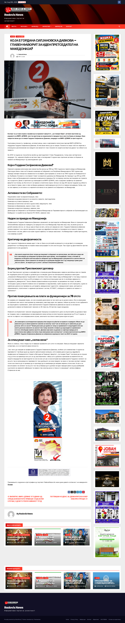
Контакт (69, 26)
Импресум (58, 26)
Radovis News (13, 15)
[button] (119, 26)
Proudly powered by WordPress (12, 619)
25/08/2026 (70, 586)
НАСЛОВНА (104, 619)
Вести (14, 26)
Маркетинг (47, 26)
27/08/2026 (41, 586)
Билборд (35, 26)
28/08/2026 (12, 586)
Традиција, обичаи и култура (21, 534)
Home (67, 619)
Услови (10, 484)
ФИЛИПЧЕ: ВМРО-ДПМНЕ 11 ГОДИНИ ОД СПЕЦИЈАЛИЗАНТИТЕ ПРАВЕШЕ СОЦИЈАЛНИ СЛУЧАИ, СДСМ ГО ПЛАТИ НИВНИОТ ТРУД (26, 499)
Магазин (24, 26)
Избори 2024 (20, 36)
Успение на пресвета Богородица (16, 538)
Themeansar (37, 619)
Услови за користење (115, 619)
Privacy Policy (74, 619)
